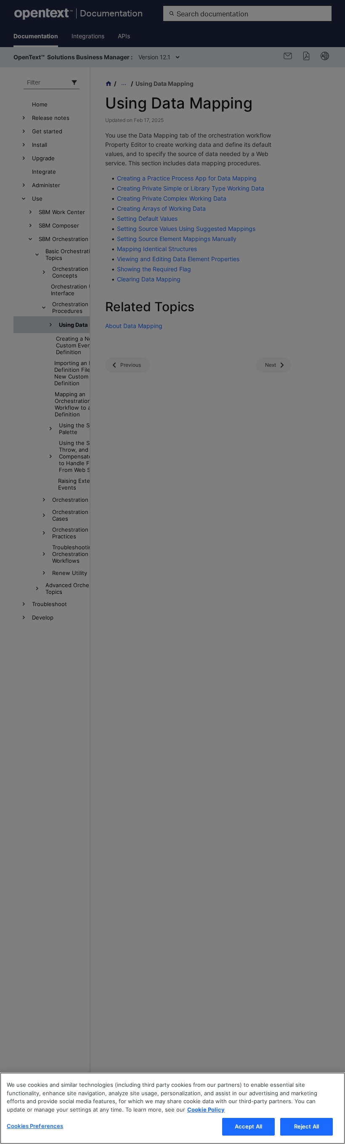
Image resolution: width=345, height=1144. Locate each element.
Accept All (248, 1126)
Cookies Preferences (35, 1126)
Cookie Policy (206, 1109)
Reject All (306, 1126)
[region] (172, 1108)
